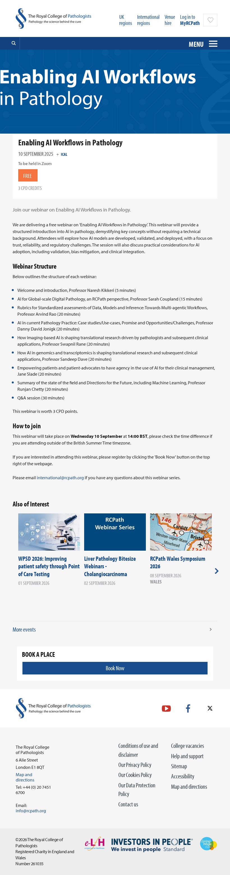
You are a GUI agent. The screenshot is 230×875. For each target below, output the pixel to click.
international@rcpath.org (60, 477)
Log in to (190, 19)
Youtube (166, 708)
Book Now (115, 668)
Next (217, 571)
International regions (148, 19)
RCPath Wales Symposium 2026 (177, 562)
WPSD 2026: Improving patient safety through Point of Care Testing (49, 566)
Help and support (187, 756)
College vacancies (187, 746)
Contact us (128, 804)
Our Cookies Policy (135, 775)
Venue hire (170, 19)
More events (24, 629)
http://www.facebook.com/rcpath (188, 708)
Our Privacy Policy (134, 765)
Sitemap (179, 766)
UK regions (125, 19)
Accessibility (182, 776)
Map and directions (189, 786)
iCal (64, 154)
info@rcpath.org (31, 810)
